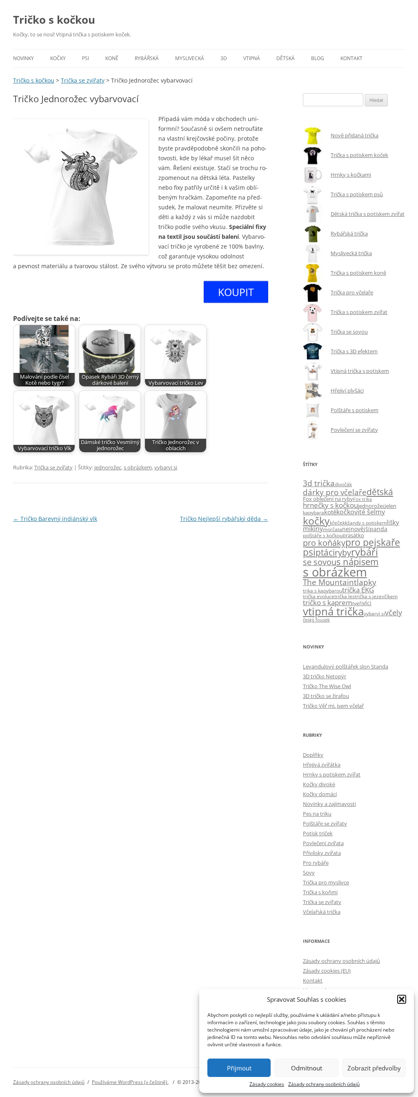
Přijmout (239, 1068)
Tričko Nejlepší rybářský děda (224, 519)
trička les (344, 596)
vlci (366, 603)
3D (223, 58)
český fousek (316, 620)
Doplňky (313, 754)
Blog (317, 58)
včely (393, 612)
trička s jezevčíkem (376, 596)
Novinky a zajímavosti (329, 804)
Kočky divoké (319, 784)
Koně (111, 58)
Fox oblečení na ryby (328, 499)
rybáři (364, 552)
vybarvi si (165, 467)
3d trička (319, 483)
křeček (337, 523)
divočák (343, 484)
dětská (380, 492)
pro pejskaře (372, 542)
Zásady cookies (266, 1084)
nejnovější (356, 529)
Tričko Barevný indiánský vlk (55, 519)
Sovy (309, 872)
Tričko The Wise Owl (327, 686)
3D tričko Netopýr (324, 676)
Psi (85, 58)
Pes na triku (317, 813)
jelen (390, 505)
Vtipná (251, 58)
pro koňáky (324, 542)
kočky (316, 520)
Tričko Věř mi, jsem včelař (333, 705)
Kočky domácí (320, 794)
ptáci (325, 552)
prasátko (353, 535)
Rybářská (147, 58)
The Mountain (328, 582)
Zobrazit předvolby (374, 1068)
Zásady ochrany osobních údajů (324, 1084)
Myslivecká (189, 58)
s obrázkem (138, 467)
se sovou (319, 562)
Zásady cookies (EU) (327, 970)
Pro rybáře (316, 862)
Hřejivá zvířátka (321, 764)
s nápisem (357, 562)
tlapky (365, 582)
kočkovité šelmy (360, 511)
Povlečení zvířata (323, 843)
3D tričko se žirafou (326, 696)
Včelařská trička (321, 911)
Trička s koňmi (320, 892)
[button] (402, 999)
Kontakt (351, 58)
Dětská (285, 58)
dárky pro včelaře (335, 492)
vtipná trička (333, 611)
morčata (332, 529)
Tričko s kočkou (54, 19)
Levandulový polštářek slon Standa (345, 666)
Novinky (23, 58)
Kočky (58, 58)
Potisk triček (318, 833)
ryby (343, 552)
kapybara (313, 512)
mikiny (313, 528)
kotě (330, 512)
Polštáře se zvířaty (325, 823)
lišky (393, 522)
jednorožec (107, 467)
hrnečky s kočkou (330, 505)
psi (309, 552)
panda (378, 529)
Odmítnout (306, 1068)
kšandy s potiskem (366, 523)
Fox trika (362, 499)
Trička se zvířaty (53, 467)
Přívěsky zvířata (322, 853)
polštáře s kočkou (322, 535)
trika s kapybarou (322, 590)
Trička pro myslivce (326, 882)
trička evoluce (318, 596)
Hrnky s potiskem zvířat (331, 774)
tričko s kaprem (327, 602)
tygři (357, 603)
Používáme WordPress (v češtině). (130, 1082)
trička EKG (358, 589)
